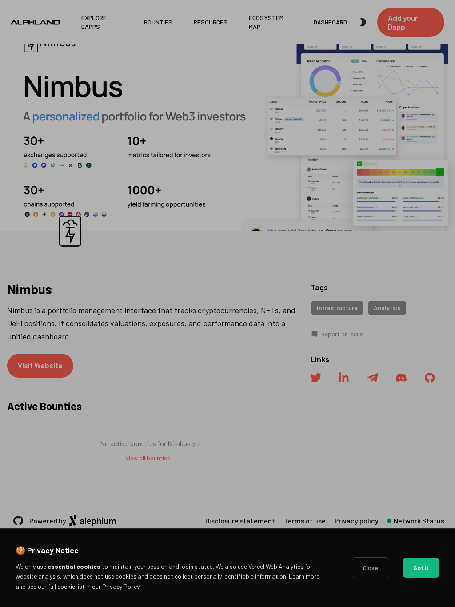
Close (370, 567)
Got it (421, 567)
